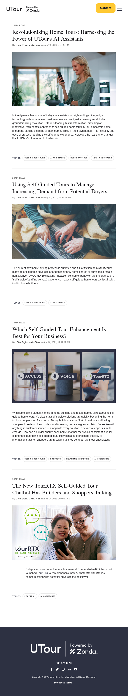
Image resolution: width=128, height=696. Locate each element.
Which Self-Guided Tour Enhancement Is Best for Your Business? (59, 332)
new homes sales (102, 158)
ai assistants (57, 158)
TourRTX (42, 573)
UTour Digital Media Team (28, 45)
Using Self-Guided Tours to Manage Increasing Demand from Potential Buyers (59, 187)
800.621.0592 (64, 663)
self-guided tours (34, 158)
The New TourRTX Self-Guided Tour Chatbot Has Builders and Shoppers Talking (62, 489)
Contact (105, 8)
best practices (79, 158)
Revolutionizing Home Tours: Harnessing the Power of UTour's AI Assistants (63, 35)
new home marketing (77, 459)
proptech (55, 459)
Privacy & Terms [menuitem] (63, 682)
